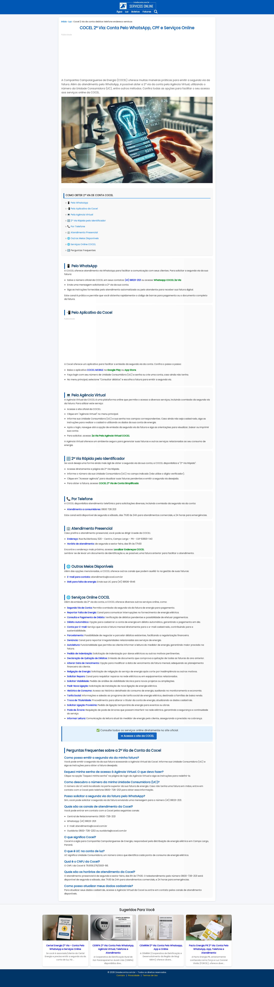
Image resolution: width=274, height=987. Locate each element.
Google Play (114, 370)
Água (119, 11)
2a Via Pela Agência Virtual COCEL (111, 435)
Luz (126, 11)
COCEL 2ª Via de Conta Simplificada (119, 483)
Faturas (147, 11)
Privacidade (134, 975)
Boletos (135, 11)
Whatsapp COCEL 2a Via (167, 280)
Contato (120, 975)
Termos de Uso (150, 975)
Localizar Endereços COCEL (129, 549)
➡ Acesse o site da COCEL (137, 736)
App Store (130, 370)
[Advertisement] (137, 56)
